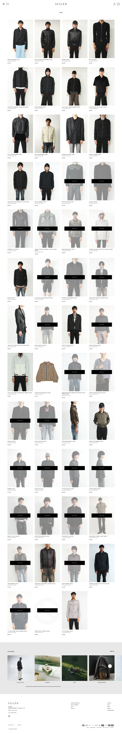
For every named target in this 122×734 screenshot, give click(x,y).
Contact (88, 727)
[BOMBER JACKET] (74, 39)
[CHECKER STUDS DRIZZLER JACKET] (47, 372)
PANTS (108, 706)
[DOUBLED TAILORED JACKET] (74, 134)
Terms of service (105, 727)
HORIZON (47, 682)
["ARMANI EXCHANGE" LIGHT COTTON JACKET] (102, 563)
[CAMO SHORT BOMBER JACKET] (102, 420)
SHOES (108, 708)
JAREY (74, 682)
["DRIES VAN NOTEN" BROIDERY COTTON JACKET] (20, 181)
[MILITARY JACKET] (20, 277)
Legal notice (112, 727)
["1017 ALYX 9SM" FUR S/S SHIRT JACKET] (102, 86)
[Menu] (3, 4)
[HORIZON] (47, 668)
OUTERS (109, 703)
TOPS (108, 704)
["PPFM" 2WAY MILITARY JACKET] (74, 420)
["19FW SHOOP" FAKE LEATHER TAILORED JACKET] (20, 324)
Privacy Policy (99, 727)
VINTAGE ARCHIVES (75, 703)
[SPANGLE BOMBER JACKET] (102, 134)
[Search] (7, 4)
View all (112, 651)
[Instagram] (9, 716)
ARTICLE (73, 708)
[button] (12, 666)
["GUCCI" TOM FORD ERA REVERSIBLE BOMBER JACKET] (20, 372)
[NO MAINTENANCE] (102, 668)
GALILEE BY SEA (20, 682)
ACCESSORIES (110, 710)
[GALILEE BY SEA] (20, 668)
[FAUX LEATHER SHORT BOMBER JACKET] (47, 39)
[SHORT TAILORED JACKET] (74, 324)
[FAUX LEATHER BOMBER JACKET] (20, 134)
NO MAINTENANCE (102, 682)
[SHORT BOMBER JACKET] (47, 86)
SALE (72, 706)
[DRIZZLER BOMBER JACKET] (20, 39)
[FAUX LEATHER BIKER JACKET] (47, 134)
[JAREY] (74, 668)
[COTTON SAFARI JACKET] (74, 610)
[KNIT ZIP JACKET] (102, 39)
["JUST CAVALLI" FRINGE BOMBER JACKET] (74, 86)
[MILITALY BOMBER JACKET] (47, 181)
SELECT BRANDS (74, 704)
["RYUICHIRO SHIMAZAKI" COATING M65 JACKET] (20, 86)
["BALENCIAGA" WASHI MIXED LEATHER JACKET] (47, 563)
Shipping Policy (93, 727)
